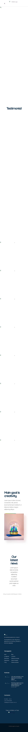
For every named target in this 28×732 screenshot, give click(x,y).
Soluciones (6, 658)
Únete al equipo (14, 660)
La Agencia (6, 656)
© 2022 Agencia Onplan (14, 726)
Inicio (5, 654)
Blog (12, 654)
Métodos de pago (15, 658)
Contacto (13, 656)
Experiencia (6, 660)
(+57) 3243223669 (8, 700)
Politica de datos (15, 662)
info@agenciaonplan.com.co (10, 702)
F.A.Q (5, 662)
